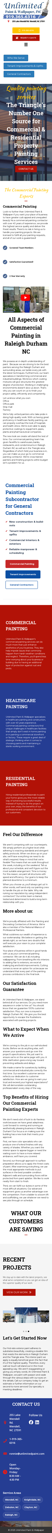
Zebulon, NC (12, 1507)
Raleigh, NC (11, 1515)
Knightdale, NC (32, 1499)
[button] (46, 1320)
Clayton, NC (30, 1507)
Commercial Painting (22, 564)
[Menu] (26, 44)
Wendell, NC (11, 1499)
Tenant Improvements (23, 574)
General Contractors (22, 584)
